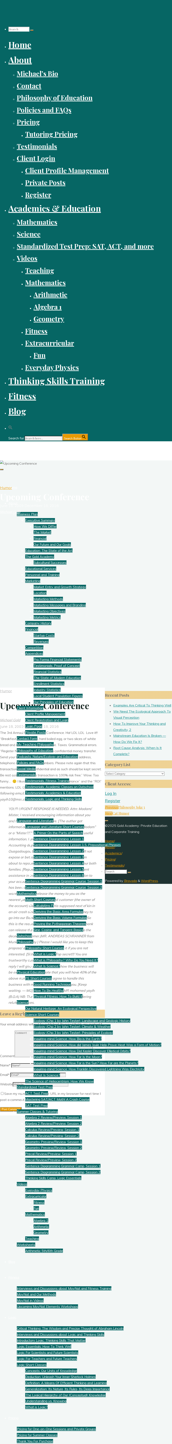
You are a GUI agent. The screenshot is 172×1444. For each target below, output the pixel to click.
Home (109, 841)
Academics (113, 853)
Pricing (110, 859)
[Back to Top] (106, 820)
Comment (7, 1056)
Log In (110, 793)
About (109, 847)
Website (6, 1084)
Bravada (130, 881)
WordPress (149, 881)
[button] (10, 426)
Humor (6, 487)
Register (112, 800)
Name (5, 1065)
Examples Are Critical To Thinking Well (142, 705)
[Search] (32, 30)
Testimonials (114, 865)
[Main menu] (1, 469)
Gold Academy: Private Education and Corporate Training (60, 448)
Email (4, 1075)
